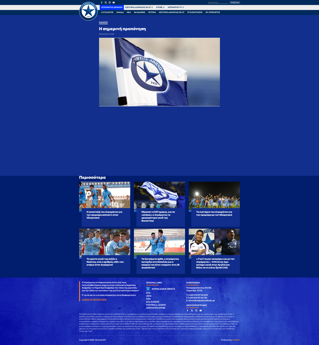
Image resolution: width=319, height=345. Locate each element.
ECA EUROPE (152, 302)
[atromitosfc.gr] (88, 20)
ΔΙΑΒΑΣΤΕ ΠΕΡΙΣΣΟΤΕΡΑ (94, 300)
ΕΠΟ (148, 293)
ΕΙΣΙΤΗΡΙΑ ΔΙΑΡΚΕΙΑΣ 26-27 (138, 7)
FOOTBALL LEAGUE (156, 305)
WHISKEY (236, 340)
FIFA (148, 299)
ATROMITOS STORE (155, 308)
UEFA (149, 296)
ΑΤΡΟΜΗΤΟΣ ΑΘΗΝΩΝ (111, 7)
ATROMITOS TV (175, 7)
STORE (159, 7)
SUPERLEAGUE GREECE (163, 289)
